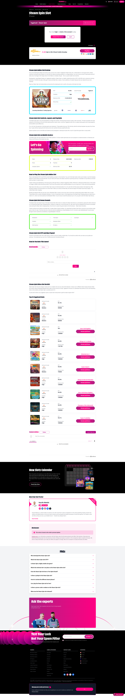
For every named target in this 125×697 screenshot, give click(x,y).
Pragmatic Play (49, 670)
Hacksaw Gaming (50, 674)
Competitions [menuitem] (80, 4)
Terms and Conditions (57, 682)
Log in (88, 432)
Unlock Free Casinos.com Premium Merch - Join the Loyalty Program (32, 6)
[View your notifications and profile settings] (94, 271)
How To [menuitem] (74, 4)
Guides (65, 662)
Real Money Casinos (33, 655)
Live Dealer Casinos (33, 662)
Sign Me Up (90, 148)
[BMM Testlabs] (83, 110)
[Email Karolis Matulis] (40, 510)
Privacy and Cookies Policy (67, 682)
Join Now (88, 637)
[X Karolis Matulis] (50, 510)
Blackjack (48, 660)
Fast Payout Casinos (33, 668)
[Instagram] (67, 676)
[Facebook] (73, 676)
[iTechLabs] (62, 110)
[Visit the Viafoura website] (93, 279)
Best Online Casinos (33, 653)
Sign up (92, 432)
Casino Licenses (33, 672)
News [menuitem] (70, 4)
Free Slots (48, 655)
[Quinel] (69, 110)
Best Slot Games (38, 9)
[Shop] (106, 2)
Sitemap (65, 670)
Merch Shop (66, 672)
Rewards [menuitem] (86, 4)
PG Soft (48, 672)
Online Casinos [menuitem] (43, 4)
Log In (70, 36)
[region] (62, 263)
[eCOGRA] (56, 110)
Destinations (66, 666)
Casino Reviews (33, 670)
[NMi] (90, 110)
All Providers (49, 668)
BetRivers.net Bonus (35, 55)
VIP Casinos (32, 660)
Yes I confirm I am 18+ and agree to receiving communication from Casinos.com (75, 641)
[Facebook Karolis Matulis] (48, 510)
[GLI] (76, 110)
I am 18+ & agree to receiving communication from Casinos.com (79, 151)
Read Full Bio (35, 519)
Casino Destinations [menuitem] (62, 4)
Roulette (48, 662)
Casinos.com (31, 9)
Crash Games (49, 666)
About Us (65, 653)
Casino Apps (32, 664)
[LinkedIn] (65, 676)
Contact (65, 655)
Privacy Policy (35, 691)
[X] (70, 676)
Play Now (87, 51)
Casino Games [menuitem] (52, 4)
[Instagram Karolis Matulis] (45, 510)
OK (84, 689)
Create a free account (58, 36)
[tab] (32, 441)
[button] (57, 257)
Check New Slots (35, 485)
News (64, 664)
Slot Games (49, 653)
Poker (48, 664)
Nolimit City (49, 676)
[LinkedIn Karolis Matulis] (42, 510)
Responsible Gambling (67, 660)
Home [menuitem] (36, 4)
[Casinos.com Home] (62, 1)
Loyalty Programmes (33, 666)
